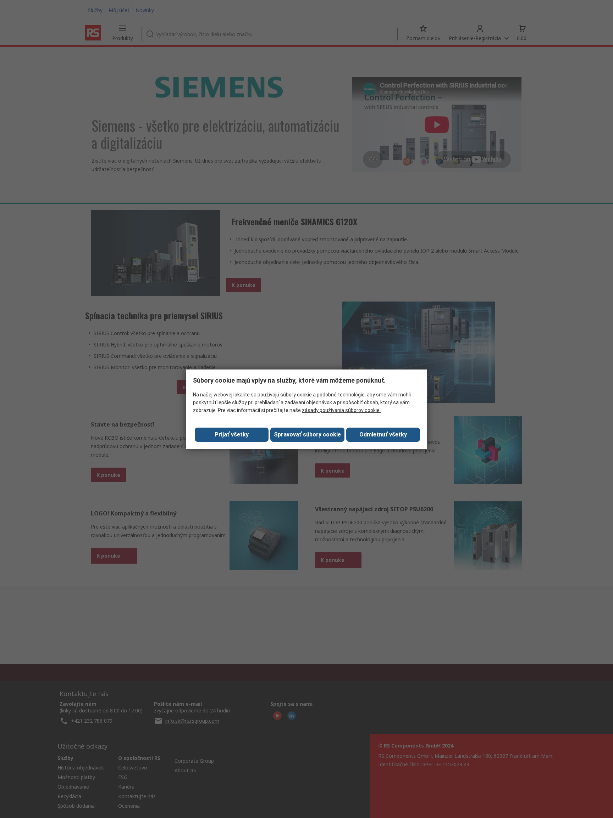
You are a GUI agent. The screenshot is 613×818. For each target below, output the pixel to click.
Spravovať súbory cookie (307, 434)
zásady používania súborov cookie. (341, 410)
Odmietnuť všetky (383, 434)
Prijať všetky (232, 434)
